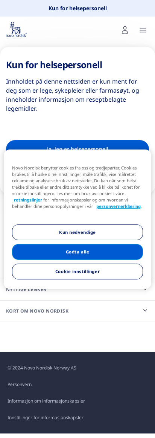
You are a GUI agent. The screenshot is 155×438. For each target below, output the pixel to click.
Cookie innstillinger (77, 271)
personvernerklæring (118, 206)
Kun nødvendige (77, 232)
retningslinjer (28, 200)
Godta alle (78, 252)
